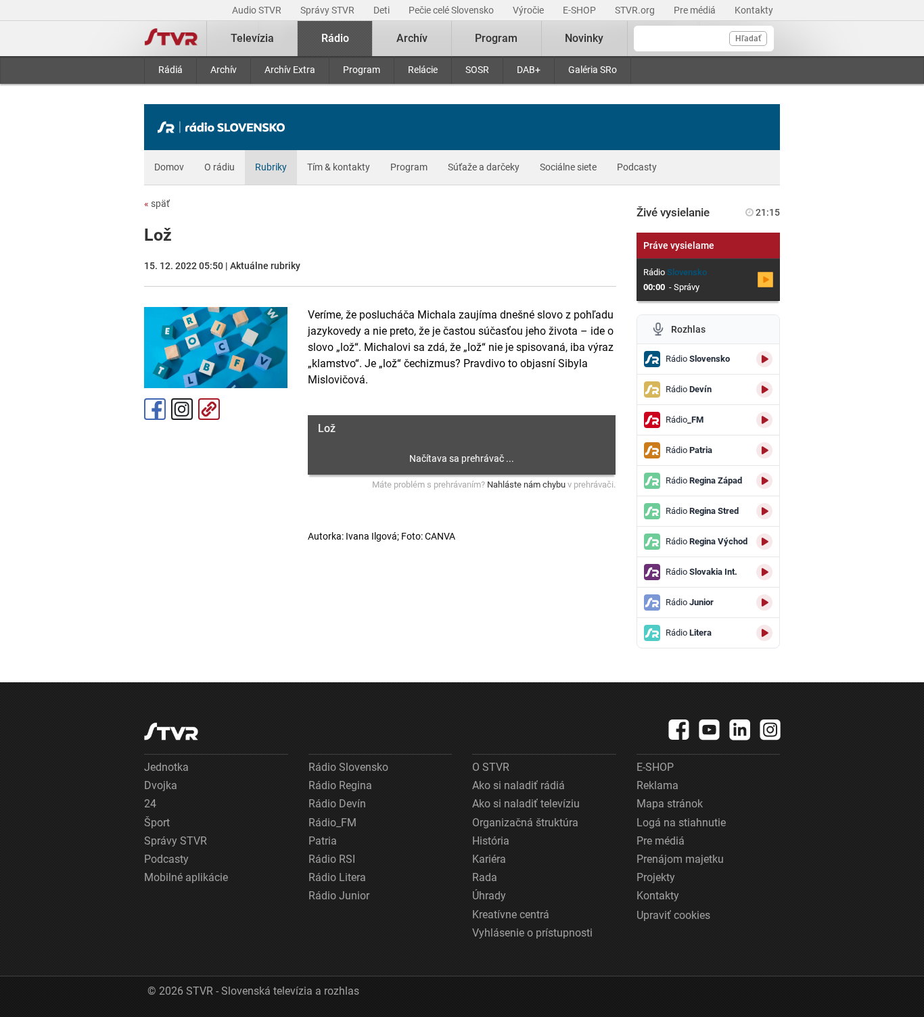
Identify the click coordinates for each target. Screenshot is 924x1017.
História (490, 840)
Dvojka (160, 785)
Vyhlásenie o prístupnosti (532, 932)
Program (361, 69)
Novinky (584, 38)
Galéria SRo (592, 69)
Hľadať (748, 38)
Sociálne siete (568, 167)
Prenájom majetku (680, 859)
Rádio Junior (338, 895)
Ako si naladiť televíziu (526, 803)
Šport (157, 822)
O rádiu (219, 167)
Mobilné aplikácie (186, 877)
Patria (322, 840)
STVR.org (636, 10)
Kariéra (489, 859)
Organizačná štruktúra (525, 822)
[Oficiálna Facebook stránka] (679, 729)
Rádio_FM (332, 822)
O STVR (490, 767)
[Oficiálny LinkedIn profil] (740, 729)
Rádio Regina (340, 785)
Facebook (155, 409)
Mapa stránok (670, 803)
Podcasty (637, 167)
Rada (484, 877)
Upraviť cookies (673, 915)
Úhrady (489, 895)
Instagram (182, 409)
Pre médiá (696, 10)
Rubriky (271, 167)
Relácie (423, 69)
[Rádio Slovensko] (225, 127)
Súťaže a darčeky (483, 167)
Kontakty (754, 10)
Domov (169, 167)
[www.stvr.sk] (171, 731)
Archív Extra (289, 69)
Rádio (335, 38)
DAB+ (528, 69)
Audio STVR (257, 10)
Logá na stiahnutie (681, 822)
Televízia (252, 38)
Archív (223, 69)
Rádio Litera (337, 877)
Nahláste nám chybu (526, 484)
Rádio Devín (337, 803)
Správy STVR (328, 10)
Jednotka (166, 767)
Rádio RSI (331, 859)
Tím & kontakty (338, 167)
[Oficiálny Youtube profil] (709, 729)
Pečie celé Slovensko (452, 10)
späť (157, 203)
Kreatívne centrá (510, 914)
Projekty (656, 877)
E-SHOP (580, 10)
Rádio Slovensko (348, 767)
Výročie (529, 10)
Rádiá (170, 69)
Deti (382, 10)
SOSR (477, 69)
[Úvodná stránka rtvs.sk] (171, 38)
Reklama (657, 785)
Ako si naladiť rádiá (518, 785)
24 (150, 803)
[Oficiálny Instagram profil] (770, 729)
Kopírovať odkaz (209, 409)
